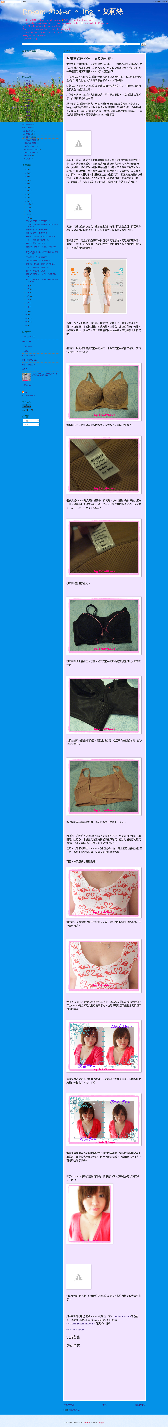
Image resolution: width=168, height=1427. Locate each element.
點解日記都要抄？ (28, 365)
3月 (28, 299)
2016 (26, 183)
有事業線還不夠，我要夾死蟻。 (37, 230)
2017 (26, 180)
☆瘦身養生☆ (27, 131)
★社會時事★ (27, 100)
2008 (26, 318)
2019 (26, 173)
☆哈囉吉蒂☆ (27, 121)
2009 (26, 314)
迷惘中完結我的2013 (29, 360)
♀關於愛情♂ (26, 155)
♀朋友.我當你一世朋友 (30, 149)
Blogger (101, 1422)
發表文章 (28, 421)
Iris (26, 392)
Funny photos (28, 346)
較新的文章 (68, 1405)
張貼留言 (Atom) (74, 1410)
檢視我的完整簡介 (28, 395)
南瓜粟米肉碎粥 (29, 337)
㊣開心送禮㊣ (27, 159)
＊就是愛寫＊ (27, 81)
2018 (26, 176)
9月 (28, 214)
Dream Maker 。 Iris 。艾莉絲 (72, 12)
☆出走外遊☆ (27, 112)
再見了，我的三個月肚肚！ (35, 243)
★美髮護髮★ (27, 103)
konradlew (87, 1422)
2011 (26, 201)
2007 (26, 322)
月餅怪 (26, 351)
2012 (26, 198)
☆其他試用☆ (27, 118)
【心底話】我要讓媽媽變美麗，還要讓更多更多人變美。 (42, 225)
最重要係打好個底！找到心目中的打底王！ (41, 236)
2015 (26, 187)
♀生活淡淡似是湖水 (29, 143)
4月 (28, 296)
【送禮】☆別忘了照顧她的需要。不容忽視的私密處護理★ (44, 375)
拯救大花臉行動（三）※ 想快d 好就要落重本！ (41, 248)
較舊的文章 (140, 1405)
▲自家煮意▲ (27, 84)
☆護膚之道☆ (27, 137)
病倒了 (24, 369)
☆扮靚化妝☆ (27, 115)
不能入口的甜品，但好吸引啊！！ (38, 221)
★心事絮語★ (27, 90)
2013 (26, 194)
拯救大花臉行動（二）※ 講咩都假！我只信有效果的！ (42, 253)
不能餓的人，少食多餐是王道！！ (38, 257)
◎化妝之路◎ (27, 87)
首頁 (104, 1405)
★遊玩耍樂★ (27, 109)
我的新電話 (28, 385)
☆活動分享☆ (27, 124)
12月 (28, 204)
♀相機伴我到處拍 (28, 152)
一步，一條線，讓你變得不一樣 (37, 240)
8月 (28, 218)
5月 (28, 293)
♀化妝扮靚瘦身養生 (29, 140)
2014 (26, 190)
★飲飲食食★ (27, 106)
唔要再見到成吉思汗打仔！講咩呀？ (39, 260)
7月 (28, 286)
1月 (28, 307)
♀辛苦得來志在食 (28, 146)
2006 (26, 325)
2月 (28, 303)
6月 (28, 289)
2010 (26, 311)
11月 (28, 207)
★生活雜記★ (27, 93)
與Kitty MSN (26, 341)
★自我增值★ (27, 96)
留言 (27, 425)
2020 (26, 170)
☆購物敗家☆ (27, 134)
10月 (28, 211)
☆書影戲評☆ (27, 127)
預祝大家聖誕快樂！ (29, 355)
